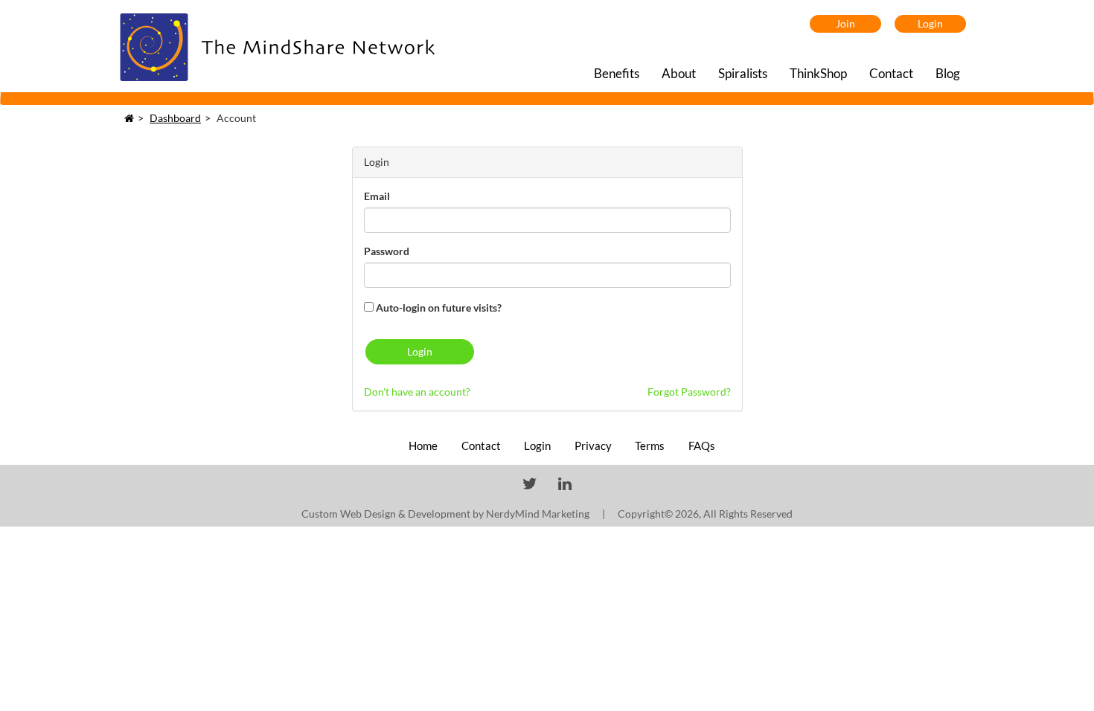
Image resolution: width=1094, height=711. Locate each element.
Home (424, 445)
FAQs (701, 445)
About (679, 73)
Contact (891, 73)
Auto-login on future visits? (438, 307)
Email (377, 196)
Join (845, 23)
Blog (947, 73)
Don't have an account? (417, 391)
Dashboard (175, 118)
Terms (651, 445)
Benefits (616, 73)
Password (386, 251)
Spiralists (742, 73)
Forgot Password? (689, 391)
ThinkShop (818, 73)
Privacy (594, 445)
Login (930, 23)
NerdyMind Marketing (537, 513)
